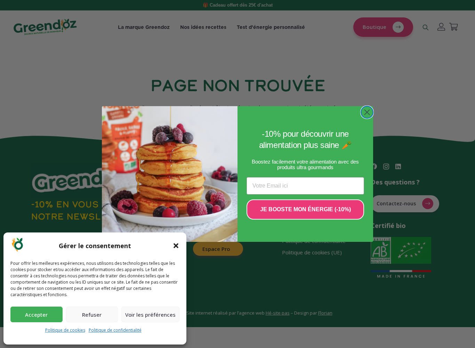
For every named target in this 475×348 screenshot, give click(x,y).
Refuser (92, 314)
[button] (175, 245)
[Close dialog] (367, 112)
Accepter (36, 314)
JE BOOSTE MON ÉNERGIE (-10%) (305, 209)
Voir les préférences (150, 314)
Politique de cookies (65, 330)
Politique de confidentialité (115, 330)
